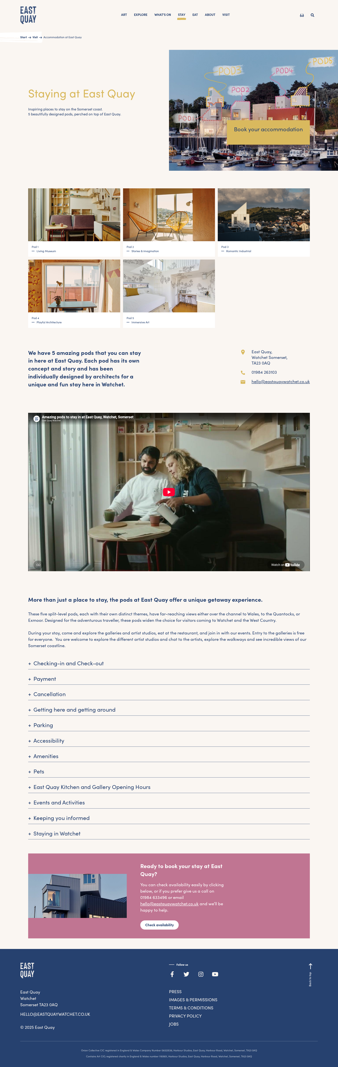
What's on (162, 15)
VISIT (226, 15)
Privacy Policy (185, 1016)
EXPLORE (140, 15)
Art (124, 15)
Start (23, 37)
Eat (195, 15)
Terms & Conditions (191, 1008)
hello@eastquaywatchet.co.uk (281, 381)
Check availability (159, 925)
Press (175, 991)
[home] (28, 15)
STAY (181, 15)
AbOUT (210, 15)
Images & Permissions (193, 1000)
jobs (174, 1024)
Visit (35, 37)
